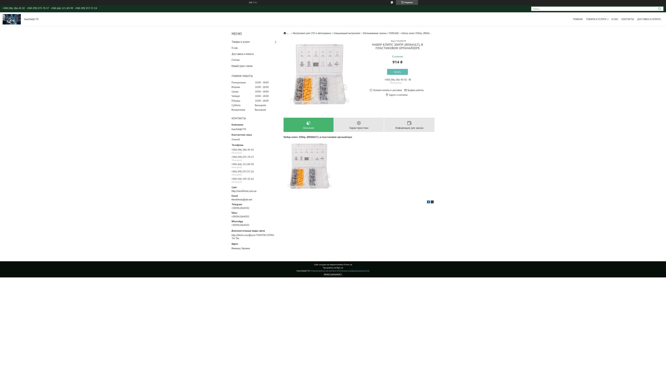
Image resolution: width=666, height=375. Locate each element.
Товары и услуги (596, 19)
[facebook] (428, 202)
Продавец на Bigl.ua (333, 267)
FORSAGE (394, 33)
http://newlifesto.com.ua (244, 191)
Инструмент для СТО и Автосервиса (312, 33)
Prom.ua (348, 264)
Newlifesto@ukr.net (242, 199)
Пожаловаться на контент (323, 270)
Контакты (628, 19)
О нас (614, 19)
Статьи (236, 59)
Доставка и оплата (649, 19)
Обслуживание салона (374, 33)
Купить (397, 71)
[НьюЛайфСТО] (12, 19)
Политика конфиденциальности (353, 270)
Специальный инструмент (347, 33)
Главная (578, 19)
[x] (432, 202)
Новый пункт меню (242, 66)
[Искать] (659, 9)
